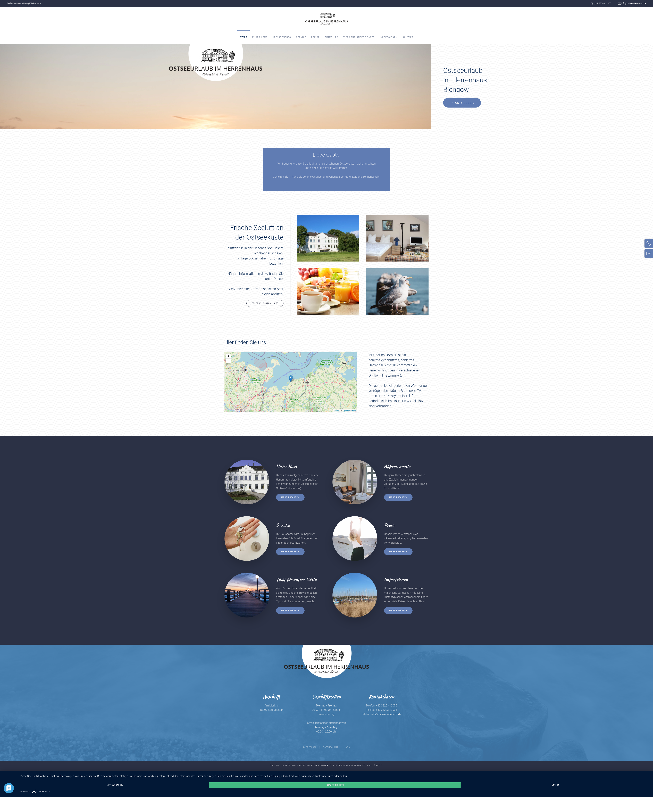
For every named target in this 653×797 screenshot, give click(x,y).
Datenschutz (331, 747)
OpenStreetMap (349, 410)
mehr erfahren (290, 497)
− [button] (228, 361)
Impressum (309, 747)
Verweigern (115, 785)
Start (243, 37)
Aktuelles (331, 37)
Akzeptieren (335, 785)
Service (301, 37)
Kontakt (408, 37)
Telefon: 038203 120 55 (265, 303)
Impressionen (388, 37)
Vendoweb (321, 765)
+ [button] (228, 356)
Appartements (282, 37)
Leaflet (336, 410)
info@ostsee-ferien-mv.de (633, 3)
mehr (555, 785)
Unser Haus (259, 37)
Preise (315, 37)
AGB (348, 747)
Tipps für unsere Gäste (358, 37)
